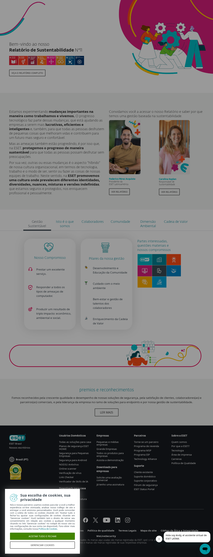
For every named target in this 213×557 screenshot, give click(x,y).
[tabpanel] (106, 304)
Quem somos (179, 442)
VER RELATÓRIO (119, 191)
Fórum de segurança (146, 485)
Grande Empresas (107, 449)
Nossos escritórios (19, 447)
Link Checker (66, 477)
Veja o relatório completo (27, 72)
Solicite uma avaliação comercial (109, 479)
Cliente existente (143, 472)
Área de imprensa (181, 454)
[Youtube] (106, 521)
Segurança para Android (73, 460)
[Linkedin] (117, 521)
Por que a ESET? (180, 446)
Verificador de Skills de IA (73, 481)
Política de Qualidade (183, 463)
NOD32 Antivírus (69, 464)
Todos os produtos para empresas (110, 454)
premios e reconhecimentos (106, 390)
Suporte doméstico (145, 476)
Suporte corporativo (145, 480)
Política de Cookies (48, 528)
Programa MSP (142, 450)
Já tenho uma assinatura (110, 484)
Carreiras (176, 459)
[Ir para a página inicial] (17, 438)
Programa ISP (142, 454)
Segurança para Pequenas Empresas (74, 454)
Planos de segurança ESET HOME (74, 447)
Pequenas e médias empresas (108, 443)
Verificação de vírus (70, 473)
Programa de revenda (146, 446)
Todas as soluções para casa (75, 442)
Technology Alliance (145, 459)
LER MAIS (106, 412)
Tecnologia (177, 450)
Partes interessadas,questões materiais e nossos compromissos (154, 246)
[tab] (37, 224)
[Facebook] (85, 521)
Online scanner (67, 468)
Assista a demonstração (110, 460)
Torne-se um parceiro (146, 442)
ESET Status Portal (144, 489)
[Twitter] (95, 521)
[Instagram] (127, 521)
